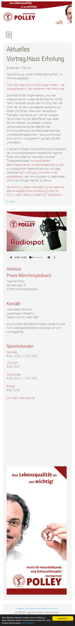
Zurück (11, 201)
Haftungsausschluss (33, 609)
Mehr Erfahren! (28, 623)
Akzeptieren (63, 618)
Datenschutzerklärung (49, 609)
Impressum (20, 609)
